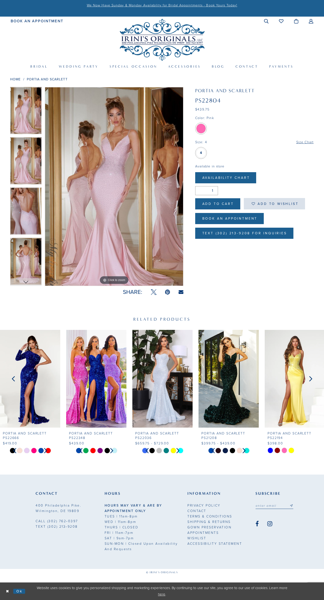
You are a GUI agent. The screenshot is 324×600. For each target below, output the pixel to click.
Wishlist (196, 538)
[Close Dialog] (7, 591)
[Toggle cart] (296, 21)
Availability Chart (226, 178)
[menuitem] (37, 21)
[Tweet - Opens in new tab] (154, 292)
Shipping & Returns (209, 522)
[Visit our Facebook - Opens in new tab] (257, 524)
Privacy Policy (203, 505)
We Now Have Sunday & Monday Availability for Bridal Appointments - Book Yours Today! (162, 5)
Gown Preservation (209, 527)
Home (15, 79)
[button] (266, 21)
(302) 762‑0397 (57, 521)
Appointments (203, 533)
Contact (196, 511)
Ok (19, 591)
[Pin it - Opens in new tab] (167, 292)
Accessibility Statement (214, 544)
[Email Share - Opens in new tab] (181, 292)
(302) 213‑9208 (57, 527)
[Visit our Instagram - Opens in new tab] (269, 524)
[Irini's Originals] (162, 40)
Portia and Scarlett (47, 79)
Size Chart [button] (305, 142)
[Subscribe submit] (291, 506)
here (161, 594)
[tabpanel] (26, 112)
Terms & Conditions (209, 516)
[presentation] (30, 378)
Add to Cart (218, 204)
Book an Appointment (230, 219)
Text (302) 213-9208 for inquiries (244, 233)
